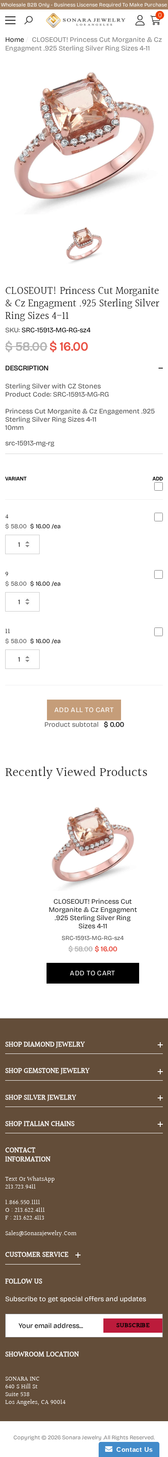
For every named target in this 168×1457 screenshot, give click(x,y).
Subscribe (132, 1325)
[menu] (10, 20)
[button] (28, 20)
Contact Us (132, 1449)
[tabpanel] (84, 891)
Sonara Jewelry (82, 1437)
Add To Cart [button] (92, 973)
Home (14, 39)
